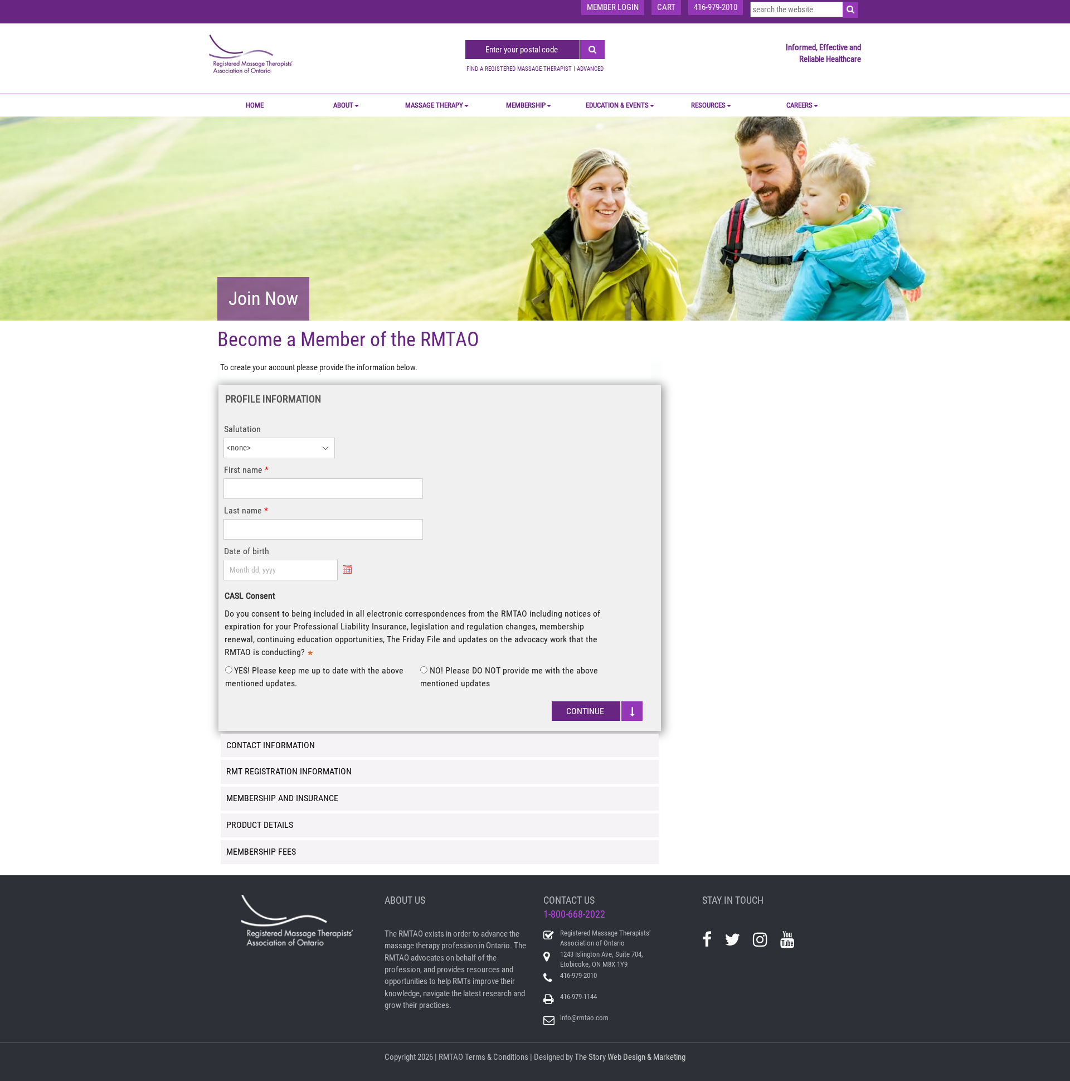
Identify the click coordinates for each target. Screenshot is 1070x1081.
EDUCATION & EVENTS (617, 105)
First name (243, 469)
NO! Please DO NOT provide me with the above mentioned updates (508, 677)
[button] (597, 711)
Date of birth (246, 551)
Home (255, 105)
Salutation (242, 429)
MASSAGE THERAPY (434, 105)
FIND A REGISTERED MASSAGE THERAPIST (519, 68)
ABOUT (343, 105)
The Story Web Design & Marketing (630, 1057)
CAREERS (799, 105)
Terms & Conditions (496, 1057)
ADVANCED (590, 68)
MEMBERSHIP (526, 105)
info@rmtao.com (584, 1018)
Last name (243, 510)
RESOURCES (708, 105)
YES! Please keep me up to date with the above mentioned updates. (314, 677)
